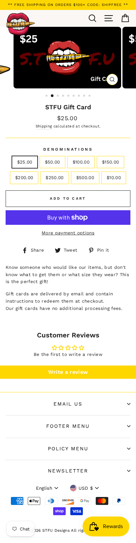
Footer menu (68, 426)
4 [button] (63, 96)
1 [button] (47, 96)
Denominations (68, 149)
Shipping (44, 126)
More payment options (68, 232)
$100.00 (81, 162)
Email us (68, 404)
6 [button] (74, 96)
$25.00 (24, 162)
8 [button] (84, 96)
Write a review (68, 372)
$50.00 (52, 162)
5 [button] (69, 96)
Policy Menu (68, 449)
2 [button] (52, 96)
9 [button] (90, 96)
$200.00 (24, 177)
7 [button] (79, 96)
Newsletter (68, 471)
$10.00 (114, 177)
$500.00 (85, 177)
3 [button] (58, 96)
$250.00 (54, 177)
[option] (68, 5)
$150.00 (110, 162)
